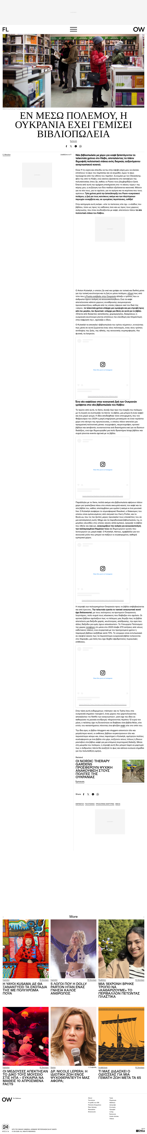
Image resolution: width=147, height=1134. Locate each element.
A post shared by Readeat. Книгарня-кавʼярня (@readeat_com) (102, 496)
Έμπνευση (73, 141)
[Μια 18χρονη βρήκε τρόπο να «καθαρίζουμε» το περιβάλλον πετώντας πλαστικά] (121, 948)
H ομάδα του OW (93, 1102)
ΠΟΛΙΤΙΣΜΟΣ (90, 804)
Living (111, 1112)
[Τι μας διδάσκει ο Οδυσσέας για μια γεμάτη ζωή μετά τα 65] (121, 1036)
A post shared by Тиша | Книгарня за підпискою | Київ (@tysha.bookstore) (102, 704)
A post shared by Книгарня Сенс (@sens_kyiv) (103, 396)
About (90, 1098)
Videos (112, 1118)
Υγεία (111, 1098)
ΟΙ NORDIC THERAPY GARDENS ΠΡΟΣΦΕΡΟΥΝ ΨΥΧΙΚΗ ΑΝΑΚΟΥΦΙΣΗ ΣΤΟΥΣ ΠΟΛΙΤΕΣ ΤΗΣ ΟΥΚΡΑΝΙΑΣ (94, 769)
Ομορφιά (112, 1109)
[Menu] (73, 29)
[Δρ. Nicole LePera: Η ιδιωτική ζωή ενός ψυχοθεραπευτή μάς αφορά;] (73, 1036)
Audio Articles (114, 1116)
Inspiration (6, 980)
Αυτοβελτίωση (102, 1067)
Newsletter (91, 1109)
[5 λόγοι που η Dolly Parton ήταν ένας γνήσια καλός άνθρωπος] (73, 948)
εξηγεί (130, 293)
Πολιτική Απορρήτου (94, 1105)
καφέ (122, 726)
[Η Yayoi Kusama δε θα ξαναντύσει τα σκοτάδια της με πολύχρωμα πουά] (26, 948)
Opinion (53, 1067)
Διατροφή (113, 1105)
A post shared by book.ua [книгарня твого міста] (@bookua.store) (103, 600)
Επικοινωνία (92, 1112)
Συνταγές (113, 1107)
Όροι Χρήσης (92, 1107)
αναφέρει (90, 627)
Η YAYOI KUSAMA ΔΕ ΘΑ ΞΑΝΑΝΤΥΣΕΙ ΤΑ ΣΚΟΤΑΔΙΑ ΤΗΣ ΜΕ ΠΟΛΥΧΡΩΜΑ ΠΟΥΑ (25, 988)
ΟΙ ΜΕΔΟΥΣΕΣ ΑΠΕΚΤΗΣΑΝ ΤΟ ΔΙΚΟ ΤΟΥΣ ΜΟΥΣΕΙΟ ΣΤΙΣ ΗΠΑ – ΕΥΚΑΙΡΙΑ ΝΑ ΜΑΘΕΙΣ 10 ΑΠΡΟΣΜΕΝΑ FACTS (25, 1078)
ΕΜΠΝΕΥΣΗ (80, 804)
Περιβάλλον (102, 980)
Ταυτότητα (91, 1100)
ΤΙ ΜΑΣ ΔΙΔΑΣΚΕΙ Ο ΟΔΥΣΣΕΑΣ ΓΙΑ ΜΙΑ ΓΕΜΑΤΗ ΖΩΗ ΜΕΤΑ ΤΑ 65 (119, 1075)
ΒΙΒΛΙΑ (117, 804)
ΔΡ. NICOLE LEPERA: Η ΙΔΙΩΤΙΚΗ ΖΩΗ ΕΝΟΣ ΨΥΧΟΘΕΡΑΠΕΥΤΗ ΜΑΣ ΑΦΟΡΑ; (70, 1076)
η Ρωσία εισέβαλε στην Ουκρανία (100, 296)
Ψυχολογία (113, 1100)
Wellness (112, 1102)
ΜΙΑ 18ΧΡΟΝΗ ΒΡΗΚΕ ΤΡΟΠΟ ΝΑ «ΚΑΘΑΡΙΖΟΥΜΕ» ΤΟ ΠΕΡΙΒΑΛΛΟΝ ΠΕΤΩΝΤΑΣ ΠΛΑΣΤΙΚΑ (119, 990)
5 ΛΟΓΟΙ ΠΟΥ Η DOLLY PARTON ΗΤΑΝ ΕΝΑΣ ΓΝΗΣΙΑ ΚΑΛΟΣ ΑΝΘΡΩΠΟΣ (69, 988)
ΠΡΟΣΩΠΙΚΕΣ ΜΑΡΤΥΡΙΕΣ (105, 804)
